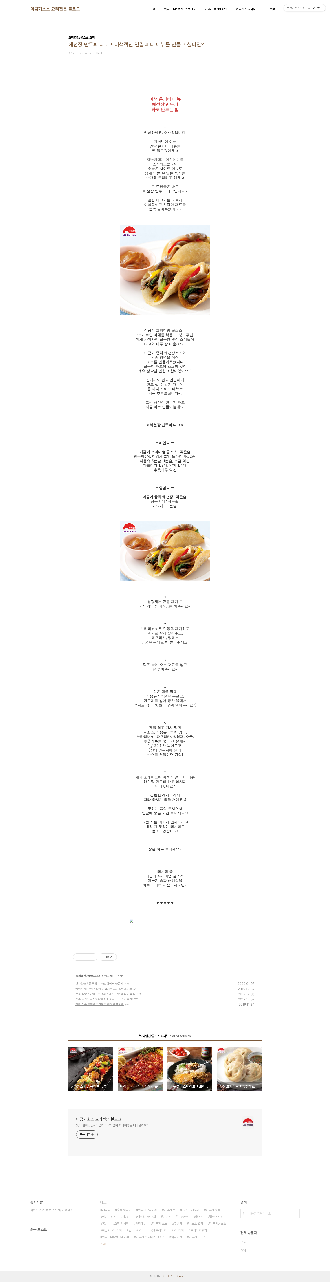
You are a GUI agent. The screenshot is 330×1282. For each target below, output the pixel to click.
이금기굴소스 (218, 1223)
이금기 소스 (160, 1223)
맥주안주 (183, 1217)
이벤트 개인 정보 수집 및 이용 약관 (51, 1210)
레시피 (106, 1210)
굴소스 (199, 1217)
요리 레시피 (121, 1223)
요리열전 (81, 975)
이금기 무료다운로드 (248, 9)
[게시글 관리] (92, 957)
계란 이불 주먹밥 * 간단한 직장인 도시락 (99, 1004)
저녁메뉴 (140, 1223)
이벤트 (274, 9)
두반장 (178, 1223)
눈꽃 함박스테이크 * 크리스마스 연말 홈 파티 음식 (105, 994)
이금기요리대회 (147, 1210)
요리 (140, 1230)
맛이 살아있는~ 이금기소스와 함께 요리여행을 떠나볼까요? (112, 1125)
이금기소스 (109, 1217)
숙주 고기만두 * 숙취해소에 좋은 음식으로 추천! (104, 999)
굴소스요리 (216, 1217)
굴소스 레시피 (190, 1210)
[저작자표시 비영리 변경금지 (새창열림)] (123, 957)
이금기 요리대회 (112, 1230)
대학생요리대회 (146, 1217)
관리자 (180, 1276)
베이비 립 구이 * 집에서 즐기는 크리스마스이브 (103, 988)
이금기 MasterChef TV (180, 9)
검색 (295, 1213)
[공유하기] (87, 957)
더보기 (103, 1244)
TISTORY (166, 1276)
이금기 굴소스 (197, 1237)
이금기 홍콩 (213, 1210)
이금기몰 (176, 1237)
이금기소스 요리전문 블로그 (55, 9)
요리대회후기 (199, 1230)
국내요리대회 (158, 1230)
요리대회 (178, 1230)
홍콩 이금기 (124, 1210)
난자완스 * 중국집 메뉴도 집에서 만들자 (99, 983)
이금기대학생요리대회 (115, 1237)
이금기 (126, 1217)
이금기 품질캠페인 (216, 9)
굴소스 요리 (94, 975)
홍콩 (105, 1223)
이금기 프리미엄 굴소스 (150, 1237)
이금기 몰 (169, 1210)
